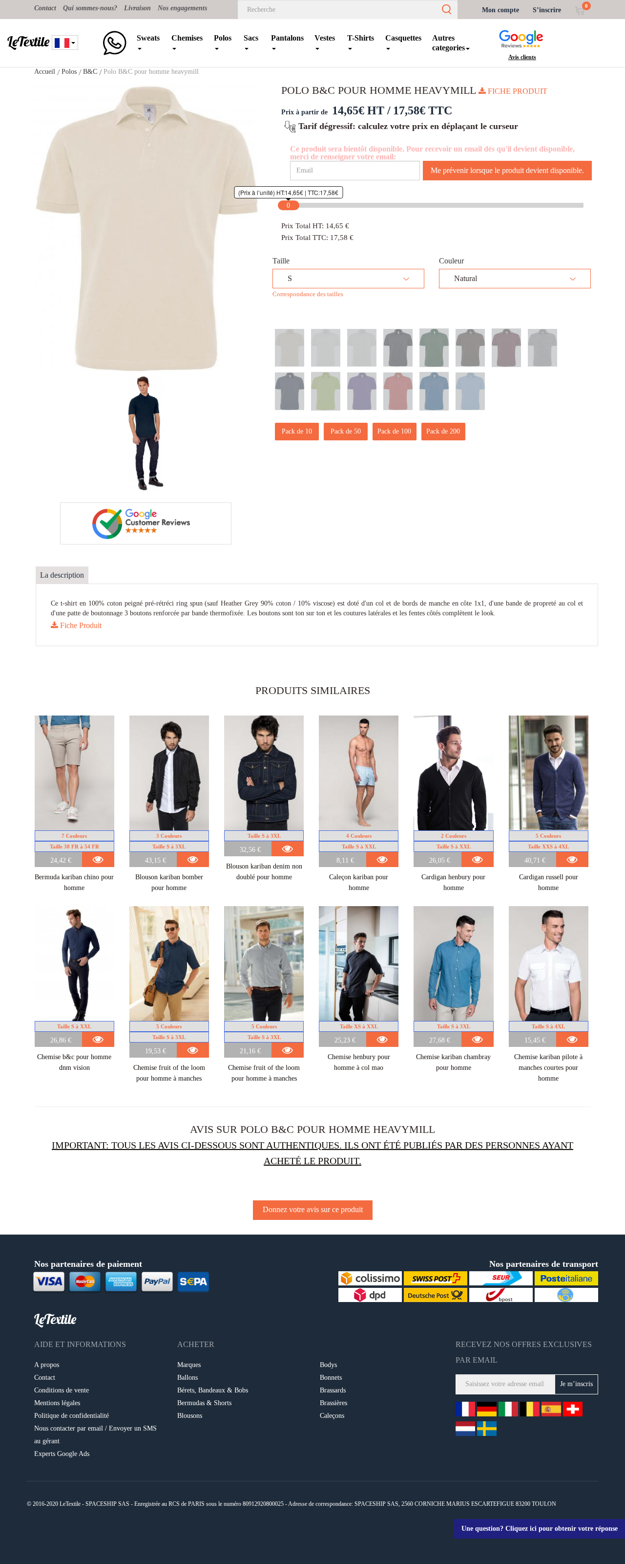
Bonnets (331, 1377)
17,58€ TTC (422, 110)
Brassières (333, 1403)
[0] (579, 10)
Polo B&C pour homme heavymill (151, 71)
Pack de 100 (394, 431)
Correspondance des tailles (307, 294)
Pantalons (287, 38)
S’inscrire (547, 10)
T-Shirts (360, 38)
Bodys (328, 1364)
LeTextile (28, 41)
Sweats (148, 38)
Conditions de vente (61, 1390)
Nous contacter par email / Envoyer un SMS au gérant (95, 1435)
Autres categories (448, 43)
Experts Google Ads (61, 1453)
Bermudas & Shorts (204, 1403)
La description (62, 575)
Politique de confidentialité (71, 1415)
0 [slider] (288, 205)
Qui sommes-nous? (90, 8)
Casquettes (403, 38)
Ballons (187, 1377)
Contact (45, 8)
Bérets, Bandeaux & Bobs (212, 1390)
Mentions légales (57, 1403)
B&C (90, 71)
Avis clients (522, 57)
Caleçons (332, 1415)
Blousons (189, 1415)
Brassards (333, 1390)
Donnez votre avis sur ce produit (313, 1209)
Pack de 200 (443, 431)
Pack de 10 (297, 431)
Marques (189, 1364)
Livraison (137, 8)
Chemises (187, 38)
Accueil (44, 71)
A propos (46, 1364)
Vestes (324, 38)
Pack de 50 (346, 431)
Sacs (251, 38)
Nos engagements (182, 8)
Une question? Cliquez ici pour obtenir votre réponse (539, 1528)
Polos (222, 38)
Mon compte (500, 10)
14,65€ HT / (361, 110)
